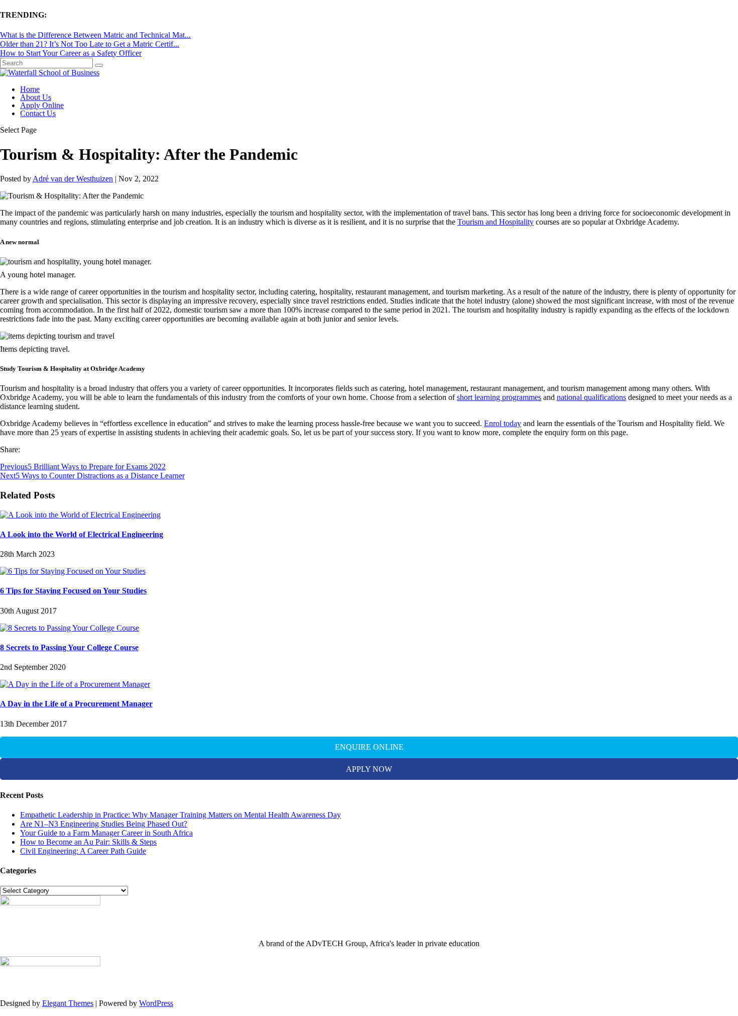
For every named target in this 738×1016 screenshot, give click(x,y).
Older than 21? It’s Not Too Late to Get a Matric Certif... (89, 44)
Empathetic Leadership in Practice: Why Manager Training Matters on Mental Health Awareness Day (180, 814)
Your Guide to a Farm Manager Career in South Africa (106, 833)
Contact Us (38, 113)
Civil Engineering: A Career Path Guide (83, 851)
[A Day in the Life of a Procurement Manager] (75, 684)
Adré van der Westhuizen (73, 178)
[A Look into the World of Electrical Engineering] (80, 515)
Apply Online (42, 105)
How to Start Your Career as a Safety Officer (71, 53)
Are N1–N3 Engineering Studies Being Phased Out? (103, 824)
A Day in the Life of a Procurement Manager (76, 703)
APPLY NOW (369, 769)
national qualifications (591, 397)
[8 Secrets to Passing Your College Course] (69, 628)
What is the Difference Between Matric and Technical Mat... (95, 35)
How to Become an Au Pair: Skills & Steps (88, 842)
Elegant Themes (67, 1003)
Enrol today (502, 423)
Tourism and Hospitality (495, 222)
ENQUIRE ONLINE (369, 747)
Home (30, 89)
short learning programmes (499, 397)
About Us (35, 97)
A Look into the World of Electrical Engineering (81, 534)
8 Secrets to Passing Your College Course (69, 647)
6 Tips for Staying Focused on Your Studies (73, 590)
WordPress (156, 1003)
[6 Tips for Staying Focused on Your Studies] (73, 571)
